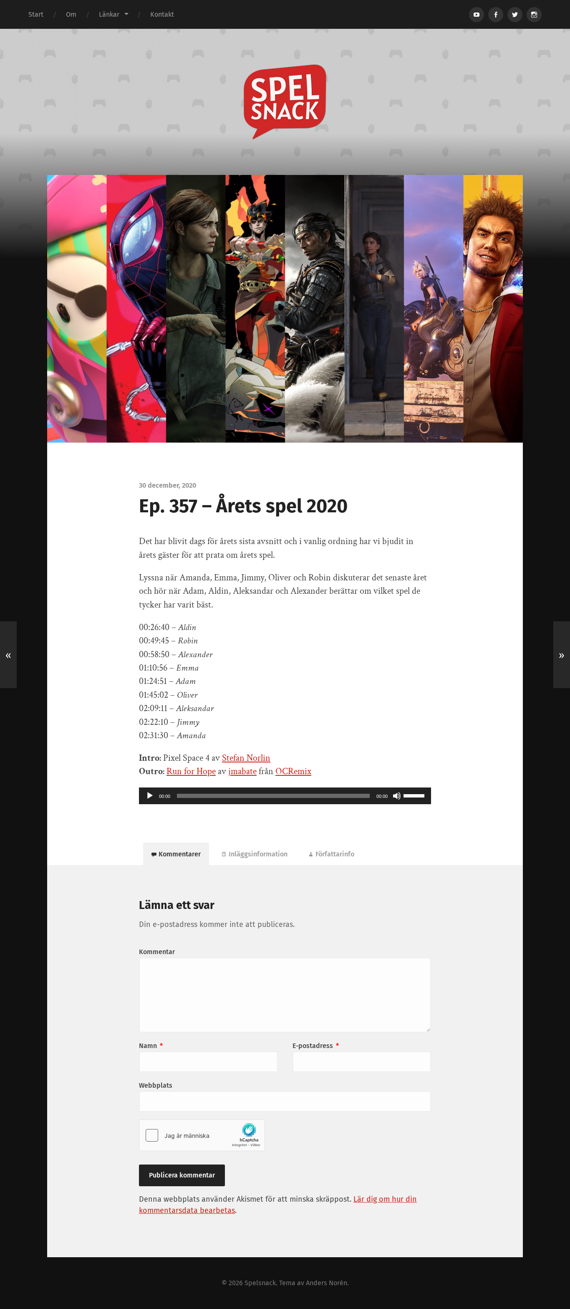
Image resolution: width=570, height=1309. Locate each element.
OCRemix (293, 771)
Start (35, 14)
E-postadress (316, 1046)
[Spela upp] (150, 796)
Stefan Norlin (246, 758)
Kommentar (157, 952)
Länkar (109, 14)
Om (71, 14)
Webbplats (155, 1085)
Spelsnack (260, 1283)
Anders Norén (326, 1283)
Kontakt (162, 14)
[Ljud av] (397, 796)
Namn (151, 1046)
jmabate (242, 771)
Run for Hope (191, 771)
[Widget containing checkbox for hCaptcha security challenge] (202, 1135)
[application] (285, 795)
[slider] (415, 795)
